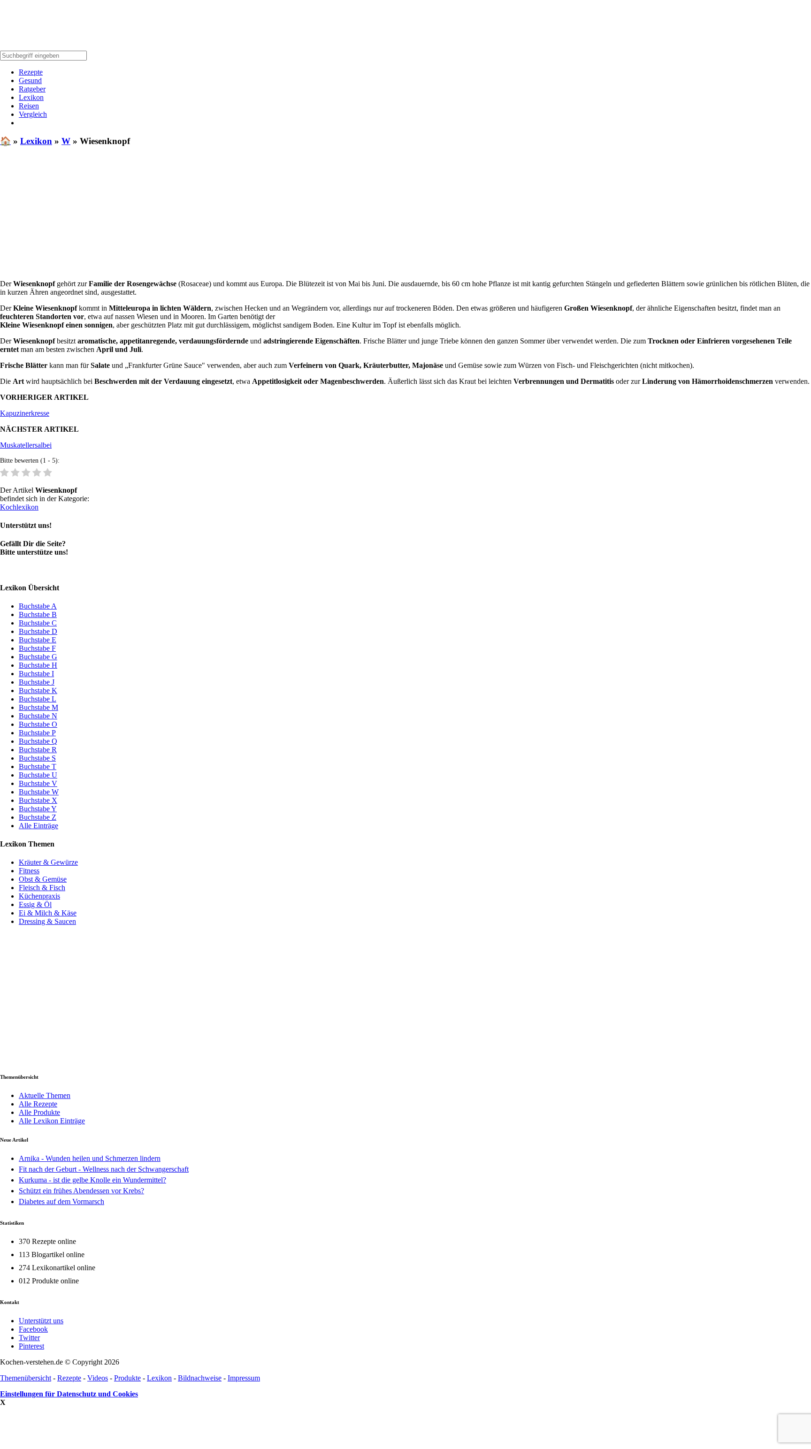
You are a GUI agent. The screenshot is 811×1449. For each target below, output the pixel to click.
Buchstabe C (38, 623)
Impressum (244, 1378)
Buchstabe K (38, 690)
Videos (97, 1378)
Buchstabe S (37, 758)
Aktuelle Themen (44, 1095)
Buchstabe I (36, 674)
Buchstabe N (38, 716)
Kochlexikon (19, 507)
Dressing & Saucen (47, 921)
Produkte (127, 1378)
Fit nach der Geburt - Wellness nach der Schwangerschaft (104, 1169)
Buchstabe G (38, 657)
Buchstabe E (37, 640)
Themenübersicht (25, 1378)
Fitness (29, 871)
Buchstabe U (38, 775)
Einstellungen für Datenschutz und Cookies (69, 1394)
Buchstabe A (38, 606)
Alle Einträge (38, 826)
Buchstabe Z (37, 817)
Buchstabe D (38, 631)
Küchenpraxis (39, 896)
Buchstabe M (38, 707)
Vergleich (33, 114)
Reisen (29, 106)
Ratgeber (32, 89)
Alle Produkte (39, 1112)
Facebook (33, 1329)
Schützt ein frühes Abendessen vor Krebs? (81, 1191)
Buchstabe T (37, 766)
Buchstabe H (38, 665)
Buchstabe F (37, 648)
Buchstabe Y (38, 809)
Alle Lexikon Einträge (52, 1121)
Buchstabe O (38, 724)
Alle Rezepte (38, 1104)
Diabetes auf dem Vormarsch (61, 1201)
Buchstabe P (37, 733)
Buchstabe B (38, 614)
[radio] (4, 473)
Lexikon (31, 97)
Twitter (29, 1338)
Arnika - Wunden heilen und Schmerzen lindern (90, 1158)
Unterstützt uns (41, 1321)
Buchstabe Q (38, 741)
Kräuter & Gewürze (48, 862)
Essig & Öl (35, 904)
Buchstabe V (38, 783)
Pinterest (31, 1346)
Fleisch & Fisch (42, 888)
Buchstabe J (36, 682)
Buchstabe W (39, 792)
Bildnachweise (200, 1378)
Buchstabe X (38, 800)
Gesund (30, 80)
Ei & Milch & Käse (48, 913)
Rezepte (31, 72)
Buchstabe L (37, 699)
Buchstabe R (38, 750)
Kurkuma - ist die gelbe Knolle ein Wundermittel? (92, 1180)
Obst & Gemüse (43, 879)
